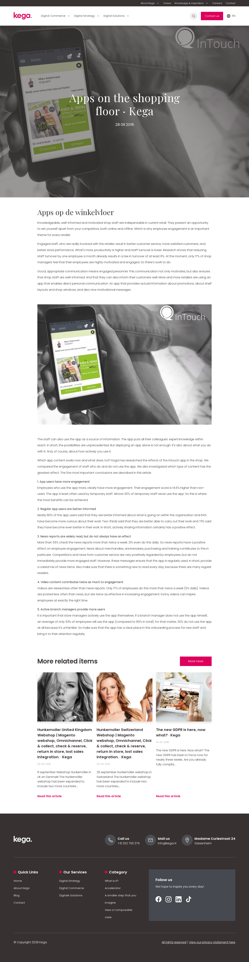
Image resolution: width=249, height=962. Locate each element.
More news (195, 661)
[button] (150, 3)
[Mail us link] (150, 844)
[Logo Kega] (23, 848)
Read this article (49, 796)
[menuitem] (150, 3)
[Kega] (23, 17)
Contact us (212, 16)
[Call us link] (110, 844)
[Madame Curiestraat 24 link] (187, 844)
